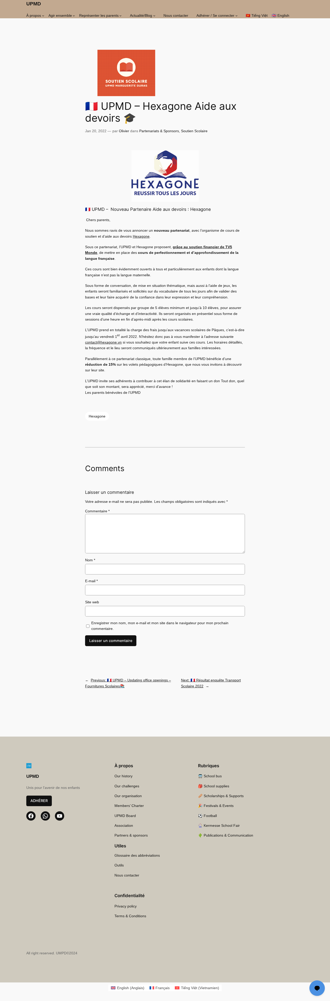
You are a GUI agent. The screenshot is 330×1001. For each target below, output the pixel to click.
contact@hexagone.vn (103, 342)
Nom (90, 560)
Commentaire (97, 511)
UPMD (33, 3)
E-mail (91, 581)
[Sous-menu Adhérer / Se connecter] (236, 15)
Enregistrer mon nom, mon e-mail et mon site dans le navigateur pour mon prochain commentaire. (159, 626)
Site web (92, 602)
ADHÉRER (39, 800)
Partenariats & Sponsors (159, 131)
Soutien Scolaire (194, 131)
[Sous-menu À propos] (43, 15)
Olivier (124, 131)
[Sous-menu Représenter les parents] (120, 15)
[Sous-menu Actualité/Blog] (154, 15)
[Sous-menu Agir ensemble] (74, 15)
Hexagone (141, 236)
